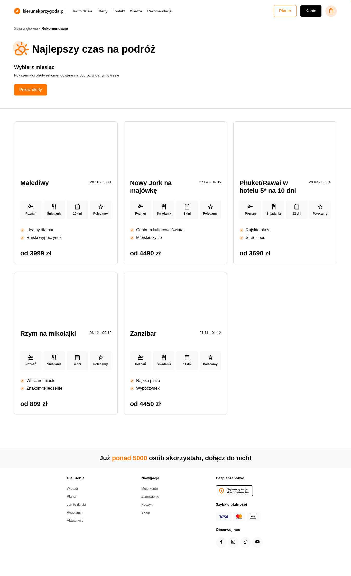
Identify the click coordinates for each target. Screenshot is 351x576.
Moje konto (149, 489)
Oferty (102, 11)
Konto (311, 11)
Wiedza (136, 11)
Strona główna (26, 28)
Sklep (145, 512)
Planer (285, 11)
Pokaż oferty (30, 90)
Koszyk (147, 504)
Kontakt (119, 11)
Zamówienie (150, 496)
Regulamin (74, 512)
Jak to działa (82, 11)
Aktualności (75, 520)
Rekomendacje (159, 11)
